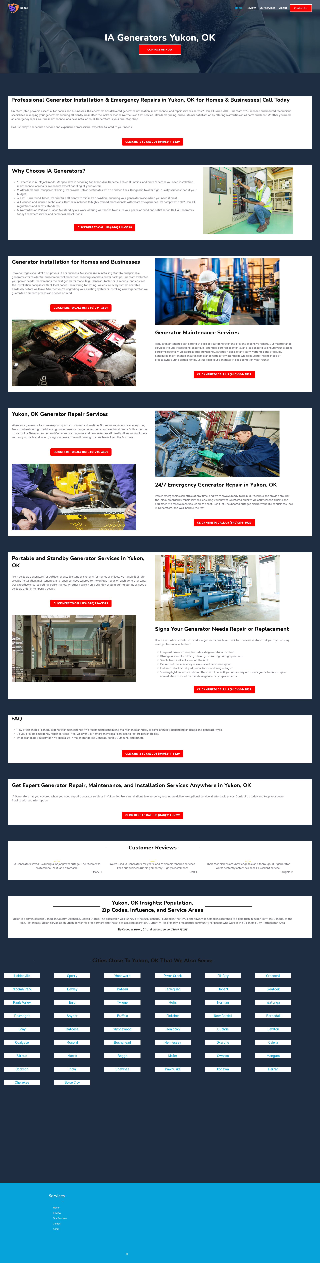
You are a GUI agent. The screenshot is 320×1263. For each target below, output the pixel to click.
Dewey (72, 989)
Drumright (22, 1016)
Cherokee (22, 1082)
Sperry (72, 976)
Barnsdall (273, 1016)
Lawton (273, 1029)
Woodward (122, 976)
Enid (72, 1002)
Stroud (22, 1056)
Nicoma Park (22, 989)
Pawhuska (172, 1069)
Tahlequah (172, 989)
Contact (57, 1223)
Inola (72, 1069)
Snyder (72, 1016)
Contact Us (301, 8)
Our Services (60, 1218)
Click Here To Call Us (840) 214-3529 (152, 141)
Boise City (72, 1082)
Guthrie (223, 1029)
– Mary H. (96, 872)
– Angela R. (286, 872)
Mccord (72, 1042)
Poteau (122, 989)
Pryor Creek (173, 976)
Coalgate (22, 1042)
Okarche (223, 1042)
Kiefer (172, 1056)
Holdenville (22, 976)
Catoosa (72, 1029)
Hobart (223, 989)
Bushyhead (122, 1042)
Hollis (173, 1002)
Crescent (273, 976)
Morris (72, 1056)
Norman (223, 1002)
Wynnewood (122, 1029)
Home (238, 8)
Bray (22, 1029)
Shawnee (122, 1069)
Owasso (223, 1056)
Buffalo (122, 1016)
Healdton (173, 1029)
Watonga (273, 1002)
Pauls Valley (22, 1002)
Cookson (22, 1069)
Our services (267, 8)
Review (251, 8)
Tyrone (122, 1002)
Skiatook (273, 989)
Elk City (223, 976)
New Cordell (223, 1016)
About (283, 8)
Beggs (122, 1056)
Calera (273, 1042)
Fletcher (172, 1016)
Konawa (223, 1069)
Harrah (273, 1069)
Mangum (273, 1056)
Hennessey (172, 1042)
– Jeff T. (193, 872)
